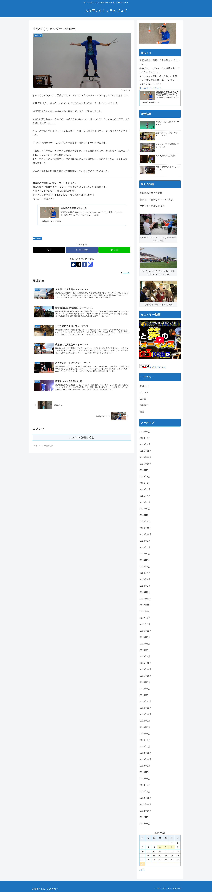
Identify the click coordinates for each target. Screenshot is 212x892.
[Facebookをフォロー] (84, 264)
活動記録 (38, 238)
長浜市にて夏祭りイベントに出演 (156, 199)
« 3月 (142, 870)
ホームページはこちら (150, 88)
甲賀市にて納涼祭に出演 (152, 206)
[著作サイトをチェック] (73, 264)
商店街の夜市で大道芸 (151, 193)
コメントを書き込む (81, 437)
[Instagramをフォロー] (90, 264)
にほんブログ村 (158, 367)
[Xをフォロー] (78, 264)
